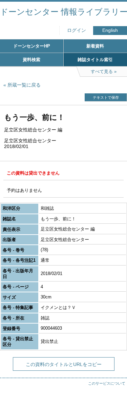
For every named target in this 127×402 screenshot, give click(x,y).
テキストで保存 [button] (106, 97)
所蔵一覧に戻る (24, 85)
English (110, 30)
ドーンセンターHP (31, 46)
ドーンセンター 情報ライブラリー (63, 11)
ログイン (76, 30)
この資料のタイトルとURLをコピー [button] (64, 364)
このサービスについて (106, 383)
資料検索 (31, 59)
